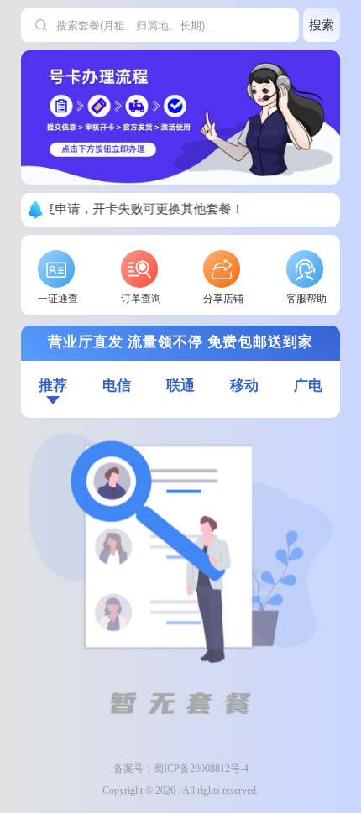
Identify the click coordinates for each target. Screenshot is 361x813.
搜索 (321, 25)
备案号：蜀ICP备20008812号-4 (181, 768)
